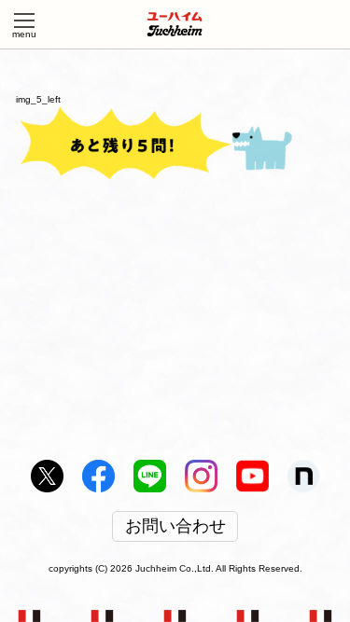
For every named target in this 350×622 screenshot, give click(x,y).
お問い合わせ (175, 527)
